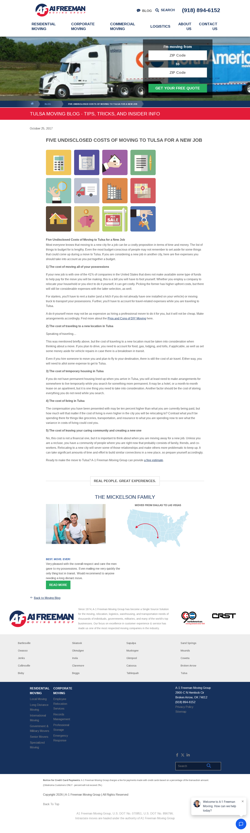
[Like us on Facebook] (177, 755)
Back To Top (51, 804)
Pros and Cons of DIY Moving (127, 318)
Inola (75, 658)
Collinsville (24, 665)
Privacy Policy (184, 706)
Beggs (76, 673)
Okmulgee (78, 650)
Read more (58, 584)
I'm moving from (178, 47)
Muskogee (132, 650)
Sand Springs (188, 643)
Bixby (21, 673)
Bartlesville (24, 643)
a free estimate (153, 460)
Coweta (185, 658)
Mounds (185, 650)
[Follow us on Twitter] (182, 755)
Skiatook (77, 643)
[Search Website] (209, 766)
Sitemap (180, 711)
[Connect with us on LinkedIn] (188, 755)
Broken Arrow (188, 665)
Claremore (78, 665)
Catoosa (131, 665)
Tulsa (184, 673)
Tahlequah (132, 673)
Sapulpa (131, 643)
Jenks (21, 658)
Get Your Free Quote (177, 88)
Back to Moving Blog (47, 597)
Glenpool (131, 658)
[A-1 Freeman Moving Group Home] (60, 10)
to (178, 64)
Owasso (23, 650)
